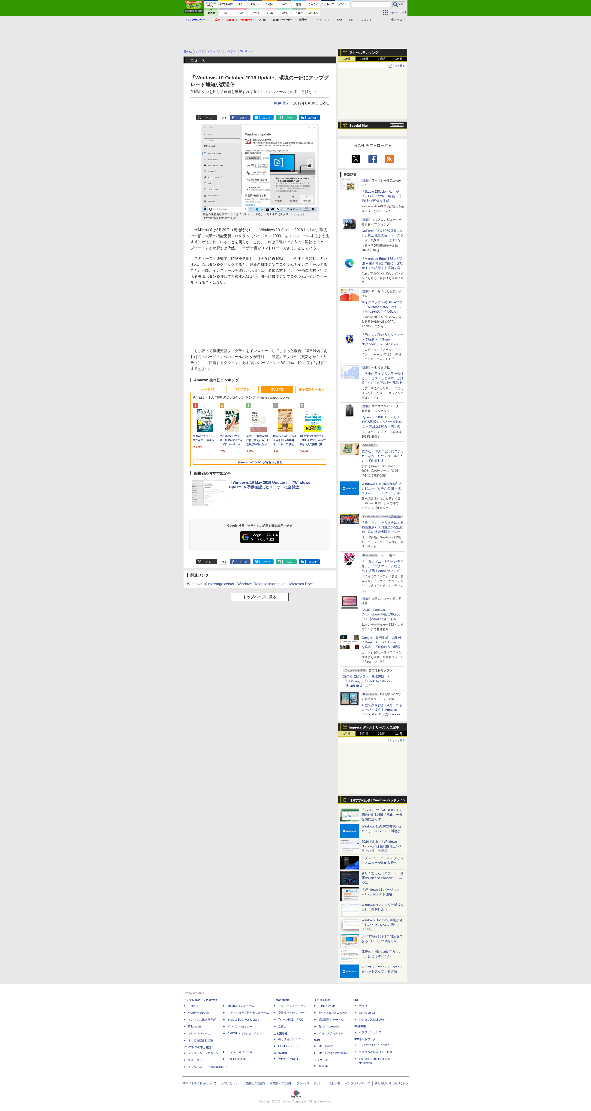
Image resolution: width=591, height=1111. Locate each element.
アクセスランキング (363, 52)
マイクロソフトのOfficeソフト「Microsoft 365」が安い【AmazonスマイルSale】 (382, 306)
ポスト (210, 117)
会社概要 (334, 1083)
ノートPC (208, 389)
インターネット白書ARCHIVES (207, 1067)
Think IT (193, 1005)
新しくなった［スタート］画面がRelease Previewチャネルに (383, 877)
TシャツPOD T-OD (290, 1019)
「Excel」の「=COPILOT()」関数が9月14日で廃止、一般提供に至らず (383, 814)
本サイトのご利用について (199, 1083)
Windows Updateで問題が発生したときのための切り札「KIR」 (382, 924)
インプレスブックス (239, 1052)
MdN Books (326, 1046)
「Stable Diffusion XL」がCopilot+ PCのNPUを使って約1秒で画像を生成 (382, 196)
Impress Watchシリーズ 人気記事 (374, 727)
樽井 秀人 (282, 103)
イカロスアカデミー (331, 1033)
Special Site (358, 125)
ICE (356, 1000)
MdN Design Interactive (333, 1053)
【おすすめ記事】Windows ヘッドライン (377, 800)
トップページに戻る (259, 597)
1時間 (346, 58)
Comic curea (367, 1012)
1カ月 (398, 58)
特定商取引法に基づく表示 (391, 1083)
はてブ (266, 117)
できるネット (196, 1060)
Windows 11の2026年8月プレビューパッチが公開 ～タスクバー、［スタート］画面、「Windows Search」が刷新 (382, 493)
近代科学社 (280, 1053)
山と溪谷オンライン (290, 1039)
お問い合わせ (229, 1083)
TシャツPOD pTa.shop (374, 1045)
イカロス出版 (322, 1000)
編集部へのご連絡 (281, 1083)
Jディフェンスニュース (333, 1012)
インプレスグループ (357, 1083)
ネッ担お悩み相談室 (200, 1040)
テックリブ (321, 1060)
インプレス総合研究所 (202, 1019)
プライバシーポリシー (310, 1083)
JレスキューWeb (329, 1026)
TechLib (324, 1065)
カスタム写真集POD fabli (375, 1052)
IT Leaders (195, 1026)
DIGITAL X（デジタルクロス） (246, 1033)
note (289, 117)
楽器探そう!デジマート (292, 1012)
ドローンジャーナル (200, 1033)
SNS (340, 19)
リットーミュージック (292, 1005)
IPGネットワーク (365, 1039)
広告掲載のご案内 (254, 1083)
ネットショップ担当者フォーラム (248, 1012)
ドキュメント (322, 19)
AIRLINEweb (327, 1005)
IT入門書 (277, 389)
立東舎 (282, 1026)
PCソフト (242, 389)
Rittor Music (281, 1000)
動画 (352, 19)
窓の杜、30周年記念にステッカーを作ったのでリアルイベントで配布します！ (383, 455)
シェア (243, 117)
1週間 (381, 58)
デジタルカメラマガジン (203, 1053)
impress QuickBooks (372, 1019)
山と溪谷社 (280, 1033)
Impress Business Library (243, 1019)
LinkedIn (312, 117)
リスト (223, 117)
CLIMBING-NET (288, 1046)
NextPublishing (237, 1058)
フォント (366, 19)
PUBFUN (360, 1026)
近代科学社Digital (289, 1058)
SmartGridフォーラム (240, 1005)
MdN (317, 1040)
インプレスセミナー (239, 1026)
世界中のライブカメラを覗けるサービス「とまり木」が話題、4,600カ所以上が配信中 (383, 378)
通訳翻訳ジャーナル (331, 1019)
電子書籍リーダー (312, 389)
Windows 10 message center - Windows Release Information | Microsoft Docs (250, 584)
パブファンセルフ (370, 1032)
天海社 (363, 1005)
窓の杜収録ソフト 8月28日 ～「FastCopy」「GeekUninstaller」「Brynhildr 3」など (368, 681)
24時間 (364, 58)
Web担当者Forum (199, 1012)
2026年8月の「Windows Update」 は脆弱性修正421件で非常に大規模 (381, 846)
